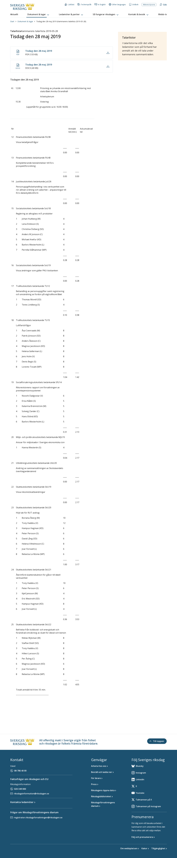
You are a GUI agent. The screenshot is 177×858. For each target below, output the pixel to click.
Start (12, 21)
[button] (38, 14)
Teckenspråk (86, 4)
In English (102, 4)
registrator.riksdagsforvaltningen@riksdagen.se (38, 817)
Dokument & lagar (25, 21)
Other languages (119, 4)
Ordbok (135, 4)
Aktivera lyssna (149, 4)
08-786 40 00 (20, 770)
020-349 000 (20, 788)
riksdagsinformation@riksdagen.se (31, 793)
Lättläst (71, 4)
